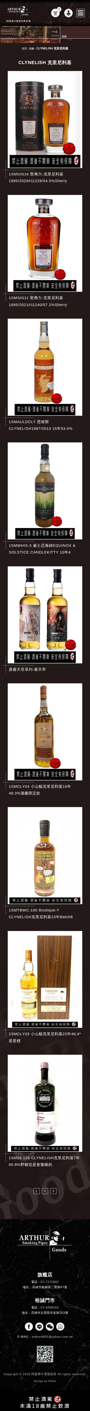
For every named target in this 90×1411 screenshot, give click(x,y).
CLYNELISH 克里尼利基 (52, 48)
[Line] (39, 1326)
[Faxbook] (29, 1326)
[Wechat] (50, 1326)
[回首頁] (18, 13)
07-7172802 (50, 1281)
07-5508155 (50, 1307)
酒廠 (31, 48)
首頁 (24, 48)
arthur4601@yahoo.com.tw (52, 1336)
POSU (52, 1381)
